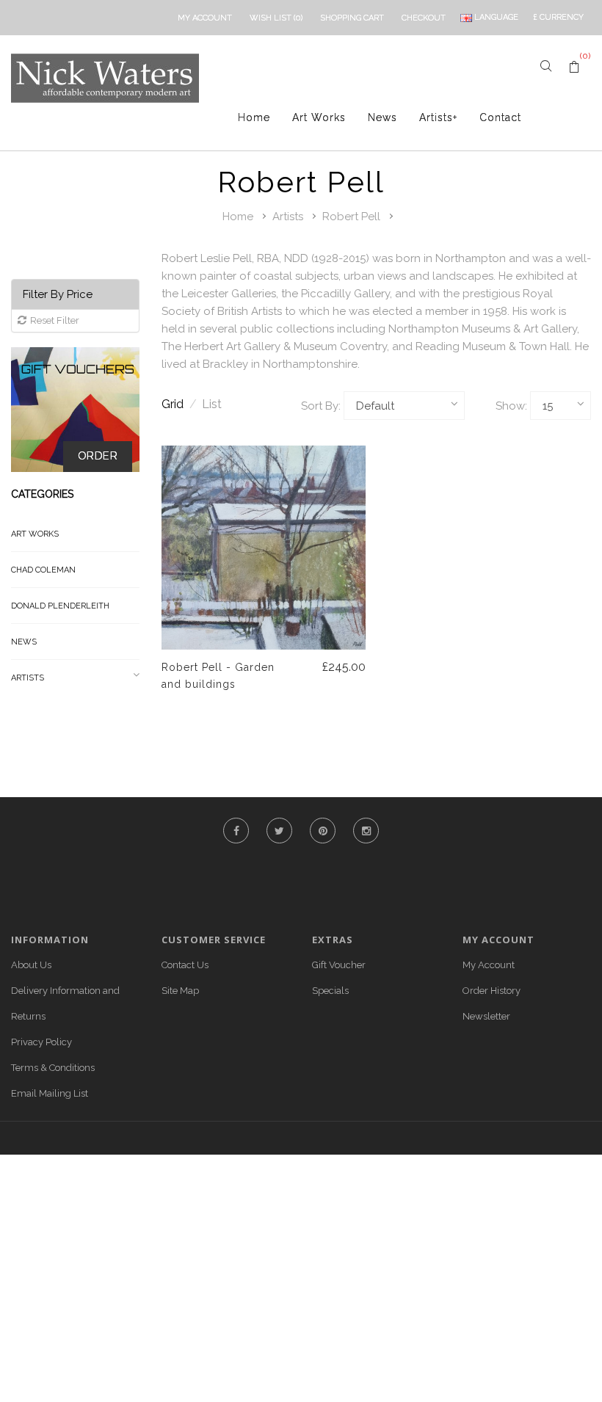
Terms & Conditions (53, 1067)
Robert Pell (351, 216)
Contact (500, 117)
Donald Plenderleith (60, 606)
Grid (179, 404)
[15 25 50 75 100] (560, 405)
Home (254, 117)
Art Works (319, 117)
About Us (31, 964)
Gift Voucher (339, 964)
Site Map (180, 990)
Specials (330, 990)
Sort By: (321, 406)
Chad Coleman (43, 570)
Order (98, 455)
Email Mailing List (49, 1093)
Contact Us (185, 964)
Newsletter (486, 1016)
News (382, 117)
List (212, 404)
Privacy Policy (41, 1041)
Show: (511, 406)
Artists (438, 117)
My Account (489, 964)
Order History (492, 990)
